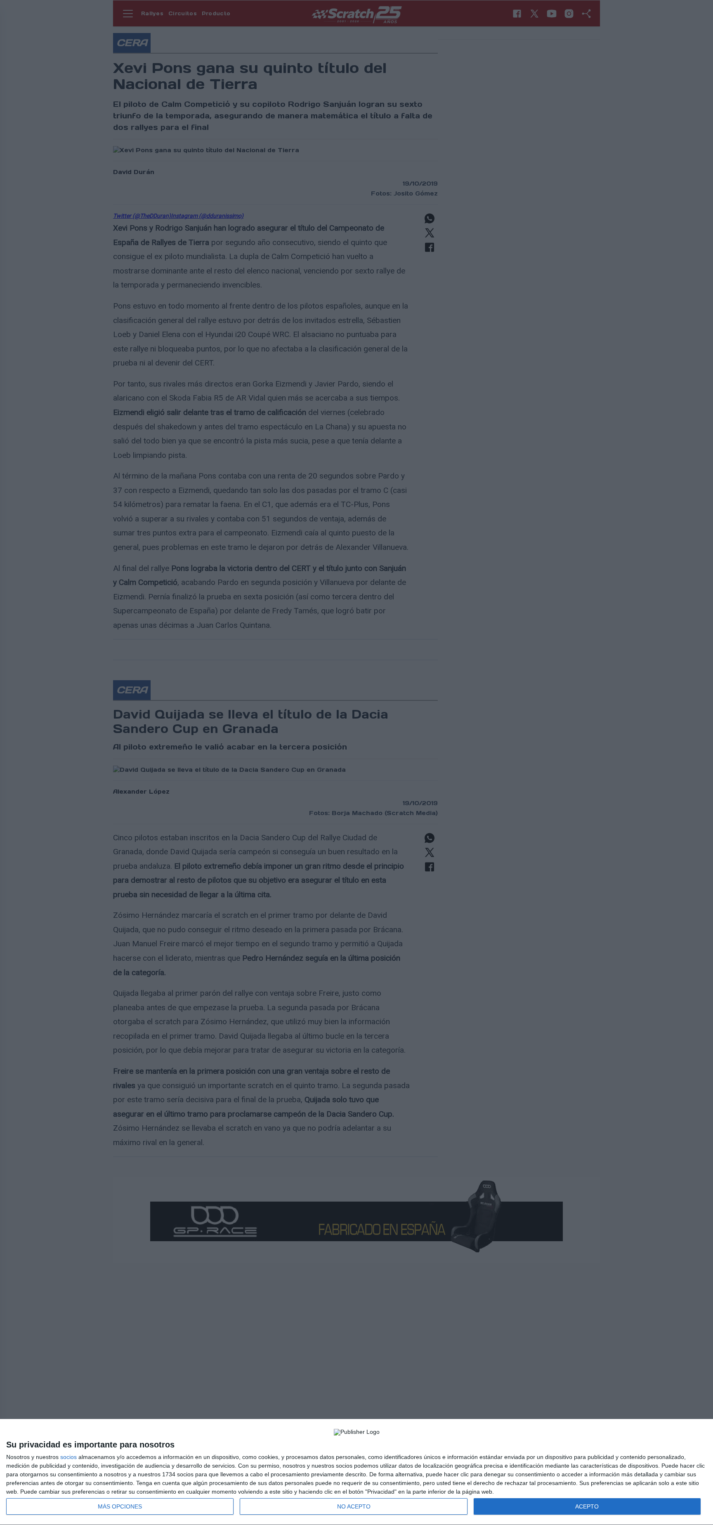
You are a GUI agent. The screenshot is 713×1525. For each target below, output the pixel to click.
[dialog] (356, 1472)
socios (68, 1457)
